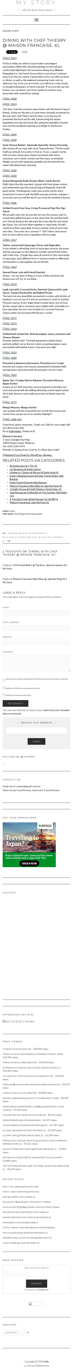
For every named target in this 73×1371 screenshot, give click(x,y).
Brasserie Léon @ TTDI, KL (23, 465)
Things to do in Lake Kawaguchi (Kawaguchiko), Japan (33, 1054)
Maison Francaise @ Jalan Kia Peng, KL (29, 502)
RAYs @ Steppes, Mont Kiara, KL (19, 1197)
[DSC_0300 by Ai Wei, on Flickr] (10, 98)
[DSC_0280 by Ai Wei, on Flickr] (10, 357)
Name (6, 607)
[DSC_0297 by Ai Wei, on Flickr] (10, 58)
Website (7, 637)
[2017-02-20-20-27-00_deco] (18, 1021)
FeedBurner (43, 1289)
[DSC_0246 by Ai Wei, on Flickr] (10, 202)
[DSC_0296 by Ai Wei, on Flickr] (10, 134)
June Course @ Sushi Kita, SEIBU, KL (21, 1243)
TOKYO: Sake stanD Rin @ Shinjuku (21, 1191)
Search (36, 741)
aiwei (12, 511)
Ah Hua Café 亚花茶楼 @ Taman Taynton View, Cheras (31, 1207)
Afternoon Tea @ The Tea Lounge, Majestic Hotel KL (32, 1067)
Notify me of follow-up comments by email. (22, 688)
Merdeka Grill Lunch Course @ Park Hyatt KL (27, 1237)
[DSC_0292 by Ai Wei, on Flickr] (10, 375)
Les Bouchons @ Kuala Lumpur (25, 469)
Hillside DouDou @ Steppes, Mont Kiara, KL (26, 1212)
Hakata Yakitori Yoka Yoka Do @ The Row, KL (27, 1217)
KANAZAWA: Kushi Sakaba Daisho (20, 1222)
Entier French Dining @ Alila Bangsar (28, 482)
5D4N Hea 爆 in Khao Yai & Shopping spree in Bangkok (31, 1084)
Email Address (11, 622)
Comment (8, 652)
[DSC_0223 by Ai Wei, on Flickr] (10, 103)
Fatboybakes (15, 431)
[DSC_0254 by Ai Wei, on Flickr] (10, 328)
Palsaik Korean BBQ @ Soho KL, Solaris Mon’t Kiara (31, 1098)
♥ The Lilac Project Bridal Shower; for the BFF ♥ (34, 499)
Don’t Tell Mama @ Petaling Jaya (20, 1186)
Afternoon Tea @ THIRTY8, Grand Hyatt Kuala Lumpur (32, 1157)
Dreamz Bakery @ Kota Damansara (22, 1120)
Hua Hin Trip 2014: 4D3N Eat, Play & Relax (24, 1115)
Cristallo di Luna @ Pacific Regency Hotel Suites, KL (36, 489)
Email (24, 52)
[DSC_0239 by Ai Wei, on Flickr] (10, 139)
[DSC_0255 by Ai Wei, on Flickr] (10, 352)
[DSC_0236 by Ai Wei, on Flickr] (10, 170)
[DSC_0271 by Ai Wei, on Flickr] (10, 317)
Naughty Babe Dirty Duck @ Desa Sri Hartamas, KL (30, 1149)
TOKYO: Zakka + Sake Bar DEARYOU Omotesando (29, 1227)
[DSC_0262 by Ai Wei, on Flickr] (10, 266)
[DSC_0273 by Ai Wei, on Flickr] (10, 323)
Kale (46, 1361)
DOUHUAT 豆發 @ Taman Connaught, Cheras (26, 1202)
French (27, 514)
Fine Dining (19, 514)
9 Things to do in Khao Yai (17, 1049)
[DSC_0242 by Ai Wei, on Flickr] (10, 175)
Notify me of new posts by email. (18, 695)
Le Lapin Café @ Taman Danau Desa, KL (23, 1135)
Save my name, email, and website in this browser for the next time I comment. (37, 679)
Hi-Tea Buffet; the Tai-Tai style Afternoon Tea (28, 1076)
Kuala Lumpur (36, 514)
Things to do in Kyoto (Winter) (20, 1093)
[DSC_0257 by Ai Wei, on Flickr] (10, 239)
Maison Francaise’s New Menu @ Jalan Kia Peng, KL (36, 485)
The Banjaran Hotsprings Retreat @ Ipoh (25, 1125)
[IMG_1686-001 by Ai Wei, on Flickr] (12, 419)
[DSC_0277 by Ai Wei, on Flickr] (10, 402)
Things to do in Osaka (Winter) (20, 1062)
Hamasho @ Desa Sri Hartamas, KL (28, 533)
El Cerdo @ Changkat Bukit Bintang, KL (24, 1130)
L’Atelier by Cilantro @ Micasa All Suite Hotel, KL (34, 472)
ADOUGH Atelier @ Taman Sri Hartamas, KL (25, 1232)
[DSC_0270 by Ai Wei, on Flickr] (10, 284)
